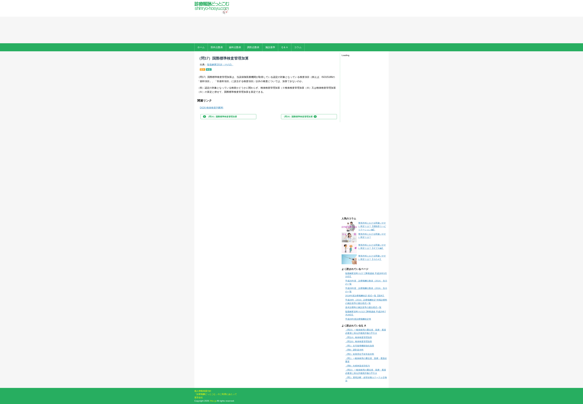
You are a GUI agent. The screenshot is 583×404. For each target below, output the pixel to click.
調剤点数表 (253, 47)
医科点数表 (217, 47)
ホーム (201, 47)
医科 (202, 69)
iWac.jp (213, 401)
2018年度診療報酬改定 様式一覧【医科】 (365, 295)
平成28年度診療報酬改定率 (358, 319)
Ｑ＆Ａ (284, 47)
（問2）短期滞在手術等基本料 (359, 354)
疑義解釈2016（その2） (220, 64)
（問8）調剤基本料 (354, 350)
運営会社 (198, 397)
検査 (209, 69)
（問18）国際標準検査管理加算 (299, 116)
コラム (298, 47)
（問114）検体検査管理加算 (358, 337)
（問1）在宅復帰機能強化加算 (359, 346)
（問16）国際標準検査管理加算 (220, 116)
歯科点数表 (235, 47)
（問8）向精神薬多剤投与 (357, 366)
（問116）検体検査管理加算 (358, 341)
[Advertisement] (311, 22)
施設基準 (270, 47)
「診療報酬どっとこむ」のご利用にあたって (215, 394)
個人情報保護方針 (202, 391)
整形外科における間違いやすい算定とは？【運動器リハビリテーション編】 (372, 226)
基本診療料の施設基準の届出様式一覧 (363, 307)
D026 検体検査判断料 (211, 107)
